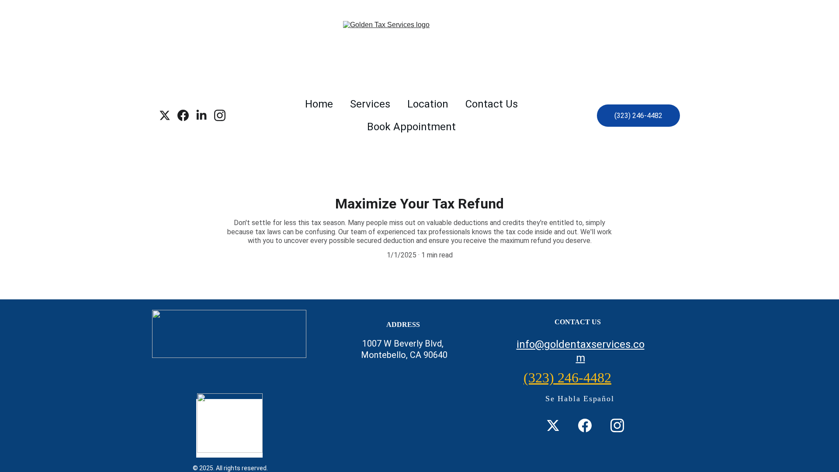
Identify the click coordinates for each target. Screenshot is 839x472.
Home (319, 104)
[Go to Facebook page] (186, 115)
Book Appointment (411, 127)
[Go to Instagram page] (219, 115)
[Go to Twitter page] (168, 115)
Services (370, 104)
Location (427, 104)
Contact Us (491, 104)
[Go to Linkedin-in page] (205, 115)
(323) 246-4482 (638, 115)
